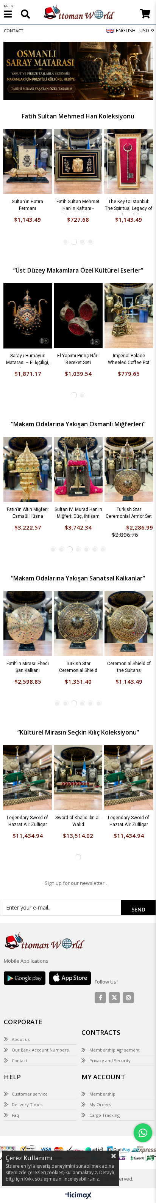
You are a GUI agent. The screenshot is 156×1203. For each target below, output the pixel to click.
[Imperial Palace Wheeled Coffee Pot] (94, 264)
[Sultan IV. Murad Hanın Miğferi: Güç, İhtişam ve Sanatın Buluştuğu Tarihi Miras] (44, 418)
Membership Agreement (114, 998)
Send (138, 858)
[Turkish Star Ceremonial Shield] (78, 572)
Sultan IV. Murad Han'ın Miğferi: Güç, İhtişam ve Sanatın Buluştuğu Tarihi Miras (44, 463)
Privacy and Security (110, 1009)
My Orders (100, 1053)
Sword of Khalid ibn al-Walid (78, 770)
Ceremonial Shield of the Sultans (129, 616)
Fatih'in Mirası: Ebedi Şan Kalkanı (129, 154)
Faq (15, 1064)
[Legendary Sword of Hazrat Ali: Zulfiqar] (27, 726)
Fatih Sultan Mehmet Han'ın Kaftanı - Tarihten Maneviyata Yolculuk (28, 155)
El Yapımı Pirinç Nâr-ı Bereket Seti (44, 308)
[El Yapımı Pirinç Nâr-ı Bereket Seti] (44, 264)
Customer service (30, 1043)
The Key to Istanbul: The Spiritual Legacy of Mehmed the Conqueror (78, 155)
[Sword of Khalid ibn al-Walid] (78, 726)
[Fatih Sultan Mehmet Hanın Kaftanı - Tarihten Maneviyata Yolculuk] (28, 110)
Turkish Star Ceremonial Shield (78, 616)
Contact (19, 1009)
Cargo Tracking (104, 1064)
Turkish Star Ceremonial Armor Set (94, 462)
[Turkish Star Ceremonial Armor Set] (94, 418)
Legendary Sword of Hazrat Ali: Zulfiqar (27, 770)
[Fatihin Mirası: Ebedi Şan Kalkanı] (129, 110)
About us (21, 988)
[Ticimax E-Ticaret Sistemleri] (78, 1145)
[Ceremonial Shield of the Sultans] (129, 572)
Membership (102, 1043)
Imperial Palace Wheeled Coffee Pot (94, 308)
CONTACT (13, 30)
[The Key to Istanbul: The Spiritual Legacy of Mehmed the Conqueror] (78, 110)
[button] (65, 191)
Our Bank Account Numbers (40, 998)
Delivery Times (27, 1053)
